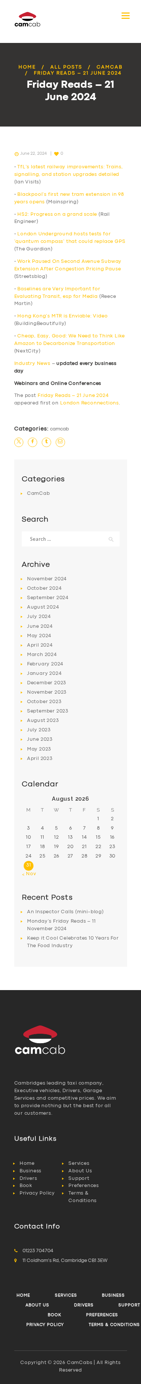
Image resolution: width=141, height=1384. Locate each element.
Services (78, 1163)
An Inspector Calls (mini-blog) (65, 912)
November (47, 579)
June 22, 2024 (33, 154)
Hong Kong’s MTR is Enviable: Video (62, 316)
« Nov (29, 874)
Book (26, 1186)
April (40, 645)
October (44, 588)
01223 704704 (38, 1251)
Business (30, 1171)
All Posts (66, 67)
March (42, 655)
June (40, 626)
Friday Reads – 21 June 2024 (73, 396)
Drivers (28, 1178)
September (48, 598)
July (39, 617)
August (43, 607)
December (46, 683)
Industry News (32, 364)
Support (78, 1178)
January (44, 673)
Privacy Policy (37, 1193)
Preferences (83, 1186)
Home (27, 67)
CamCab (110, 67)
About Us (80, 1171)
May (39, 636)
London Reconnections (89, 403)
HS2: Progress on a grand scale (57, 214)
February (45, 664)
